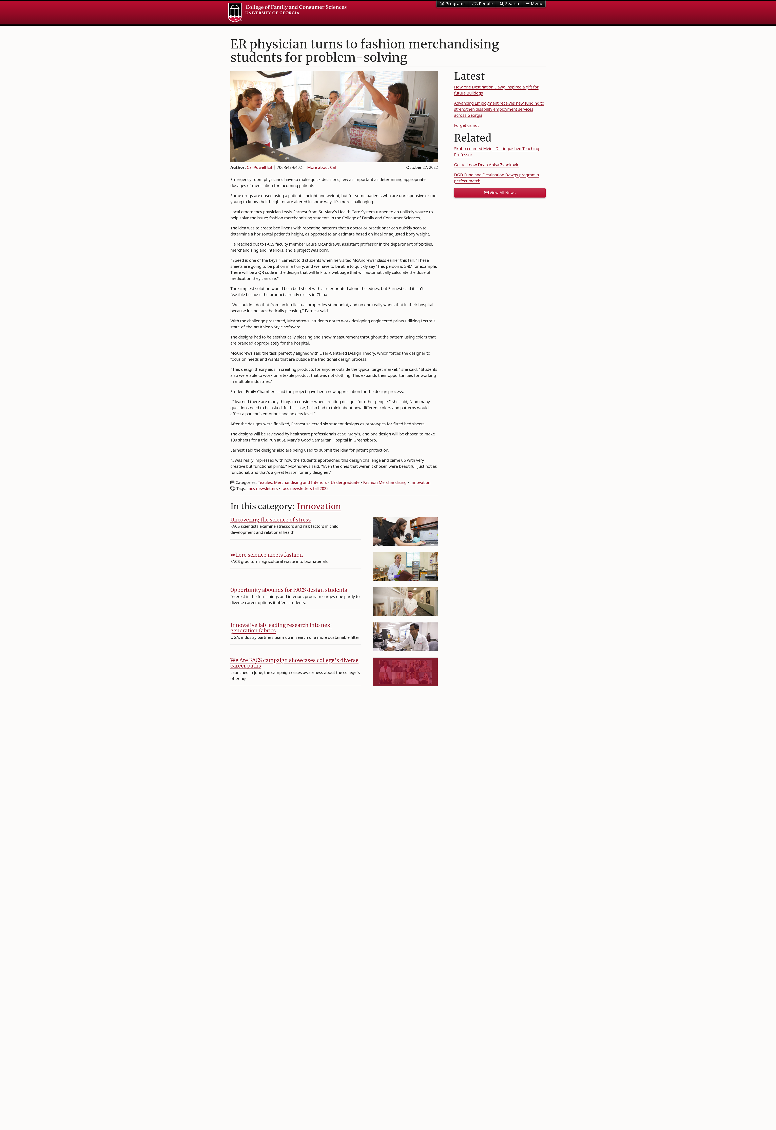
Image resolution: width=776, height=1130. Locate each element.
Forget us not (466, 125)
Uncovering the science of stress (270, 519)
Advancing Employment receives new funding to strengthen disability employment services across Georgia (499, 109)
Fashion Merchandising (385, 482)
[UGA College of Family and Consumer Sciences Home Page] (287, 12)
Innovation (420, 482)
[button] (509, 3)
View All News (502, 192)
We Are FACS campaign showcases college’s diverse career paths (294, 663)
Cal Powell (256, 167)
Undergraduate (345, 482)
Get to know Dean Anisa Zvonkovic (486, 164)
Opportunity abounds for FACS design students (288, 590)
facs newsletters (262, 488)
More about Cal (321, 167)
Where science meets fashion (266, 555)
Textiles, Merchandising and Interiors (292, 482)
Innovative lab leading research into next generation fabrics (281, 628)
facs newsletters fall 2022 (305, 488)
